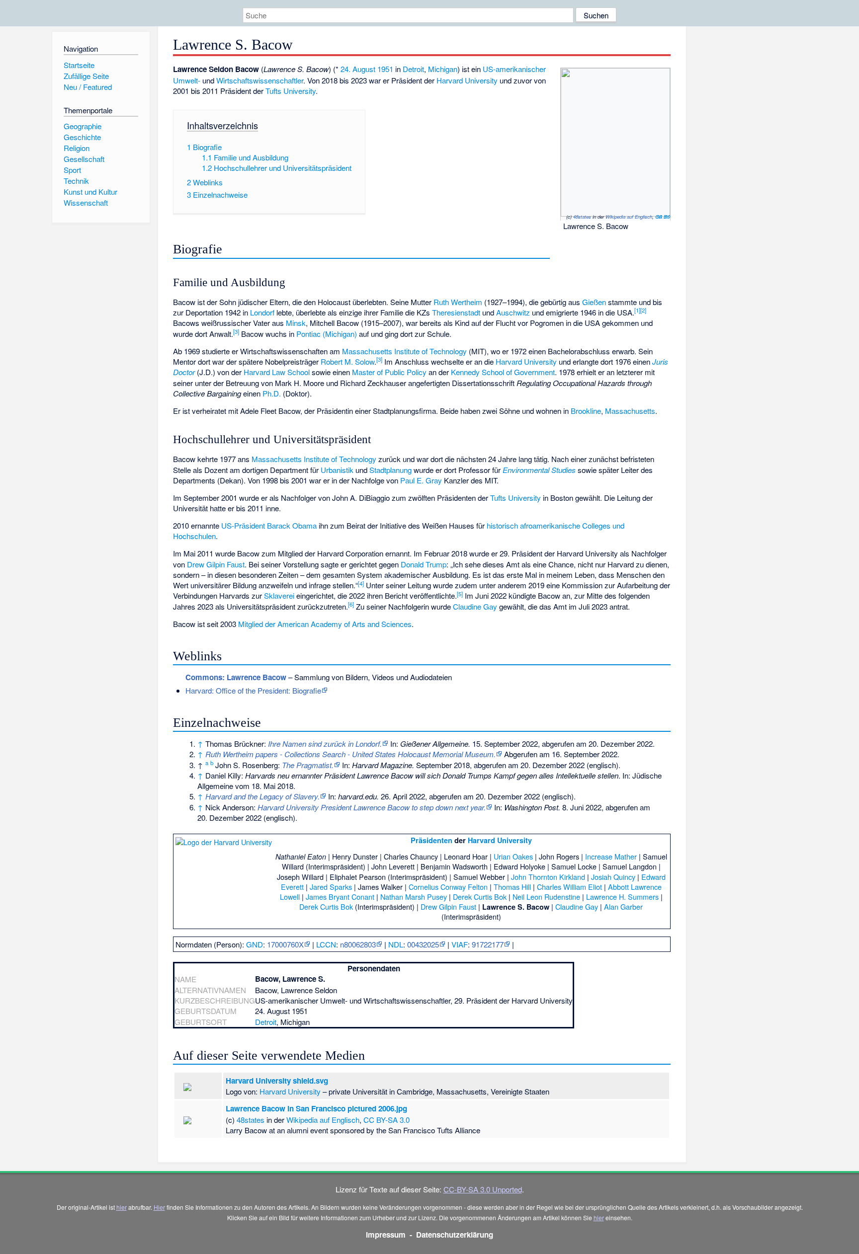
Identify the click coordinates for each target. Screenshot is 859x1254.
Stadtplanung (390, 470)
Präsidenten (431, 840)
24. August (358, 69)
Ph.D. (271, 393)
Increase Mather (611, 856)
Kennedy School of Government (503, 372)
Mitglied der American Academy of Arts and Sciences (325, 624)
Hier (159, 1207)
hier (121, 1207)
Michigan (442, 69)
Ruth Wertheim (457, 302)
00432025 (423, 944)
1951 (385, 69)
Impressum (386, 1234)
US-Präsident (243, 525)
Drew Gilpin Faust (216, 564)
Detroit (413, 69)
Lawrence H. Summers (622, 896)
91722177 (488, 944)
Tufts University (290, 90)
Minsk (296, 322)
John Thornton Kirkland (548, 876)
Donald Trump (423, 564)
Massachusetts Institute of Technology (404, 351)
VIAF (459, 944)
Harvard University (467, 80)
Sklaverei (279, 595)
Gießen (594, 302)
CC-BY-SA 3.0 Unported (482, 1189)
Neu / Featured (88, 86)
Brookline (586, 410)
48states (582, 216)
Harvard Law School (277, 372)
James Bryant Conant (340, 896)
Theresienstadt (456, 312)
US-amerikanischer (514, 69)
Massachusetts (630, 410)
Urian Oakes (513, 856)
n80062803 (358, 944)
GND (254, 944)
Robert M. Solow (347, 361)
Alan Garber (623, 906)
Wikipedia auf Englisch (628, 216)
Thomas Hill (512, 886)
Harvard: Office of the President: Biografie (253, 690)
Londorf (262, 312)
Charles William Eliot (569, 886)
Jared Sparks (331, 886)
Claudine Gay (475, 606)
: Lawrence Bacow (235, 677)
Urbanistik (337, 470)
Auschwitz (513, 312)
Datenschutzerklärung (454, 1234)
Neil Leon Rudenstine (546, 896)
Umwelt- (186, 80)
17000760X (285, 944)
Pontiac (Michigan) (326, 333)
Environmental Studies (539, 470)
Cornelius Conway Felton (448, 886)
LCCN (326, 944)
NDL (395, 944)
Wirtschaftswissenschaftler (259, 80)
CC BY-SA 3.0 (662, 216)
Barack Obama (292, 525)
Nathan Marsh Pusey (413, 896)
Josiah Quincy (613, 876)
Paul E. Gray (421, 480)
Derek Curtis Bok (480, 896)
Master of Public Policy (389, 372)
